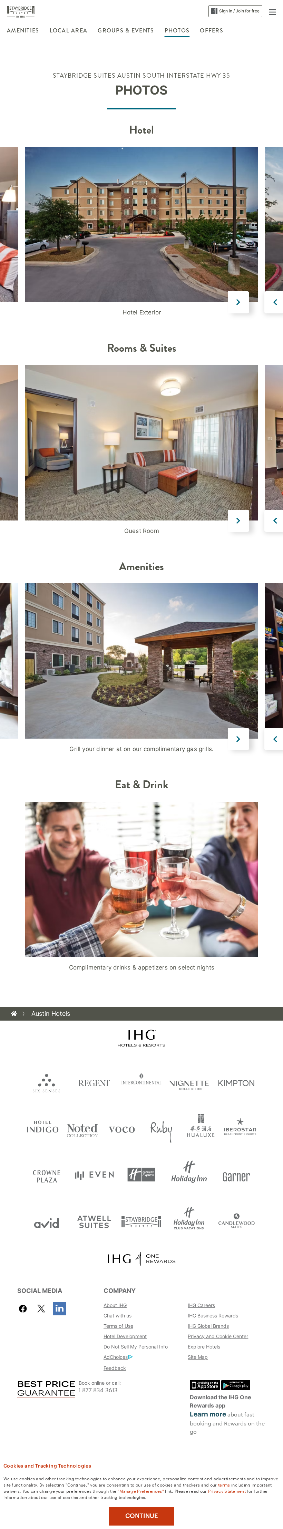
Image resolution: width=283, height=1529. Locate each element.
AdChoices (116, 1357)
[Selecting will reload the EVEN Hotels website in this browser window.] (94, 1174)
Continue (141, 1516)
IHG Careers (201, 1305)
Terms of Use (118, 1326)
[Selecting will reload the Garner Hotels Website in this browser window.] (236, 1174)
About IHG (115, 1305)
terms (224, 1484)
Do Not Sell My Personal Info (136, 1347)
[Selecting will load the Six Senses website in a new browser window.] (47, 1081)
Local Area (69, 31)
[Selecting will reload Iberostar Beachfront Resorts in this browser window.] (240, 1128)
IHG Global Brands (208, 1326)
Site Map (198, 1357)
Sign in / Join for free (239, 10)
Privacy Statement (227, 1491)
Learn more (208, 1414)
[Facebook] (24, 1308)
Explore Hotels (204, 1347)
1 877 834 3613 (98, 1390)
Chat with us (117, 1315)
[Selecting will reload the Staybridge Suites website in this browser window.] (141, 1221)
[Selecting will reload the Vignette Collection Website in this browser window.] (189, 1081)
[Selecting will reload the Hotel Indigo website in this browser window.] (43, 1128)
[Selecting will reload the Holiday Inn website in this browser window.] (189, 1174)
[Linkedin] (59, 1308)
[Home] (13, 1013)
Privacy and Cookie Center (218, 1336)
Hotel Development (125, 1336)
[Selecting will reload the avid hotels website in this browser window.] (47, 1221)
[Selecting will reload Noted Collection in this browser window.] (82, 1128)
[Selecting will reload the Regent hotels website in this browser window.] (94, 1081)
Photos (177, 31)
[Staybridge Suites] (21, 11)
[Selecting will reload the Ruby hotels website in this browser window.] (161, 1128)
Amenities (23, 31)
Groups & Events (126, 31)
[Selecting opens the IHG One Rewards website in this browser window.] (141, 1259)
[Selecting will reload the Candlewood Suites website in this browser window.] (236, 1221)
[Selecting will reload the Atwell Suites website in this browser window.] (94, 1221)
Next (238, 302)
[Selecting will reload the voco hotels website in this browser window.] (122, 1128)
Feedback (115, 1368)
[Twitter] (41, 1308)
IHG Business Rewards (213, 1315)
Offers (211, 31)
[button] (272, 11)
